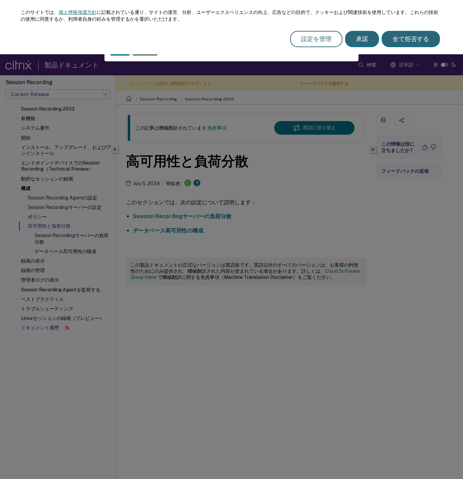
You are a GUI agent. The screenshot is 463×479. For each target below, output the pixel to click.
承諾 (362, 38)
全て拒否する (410, 38)
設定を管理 (316, 38)
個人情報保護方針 (78, 12)
